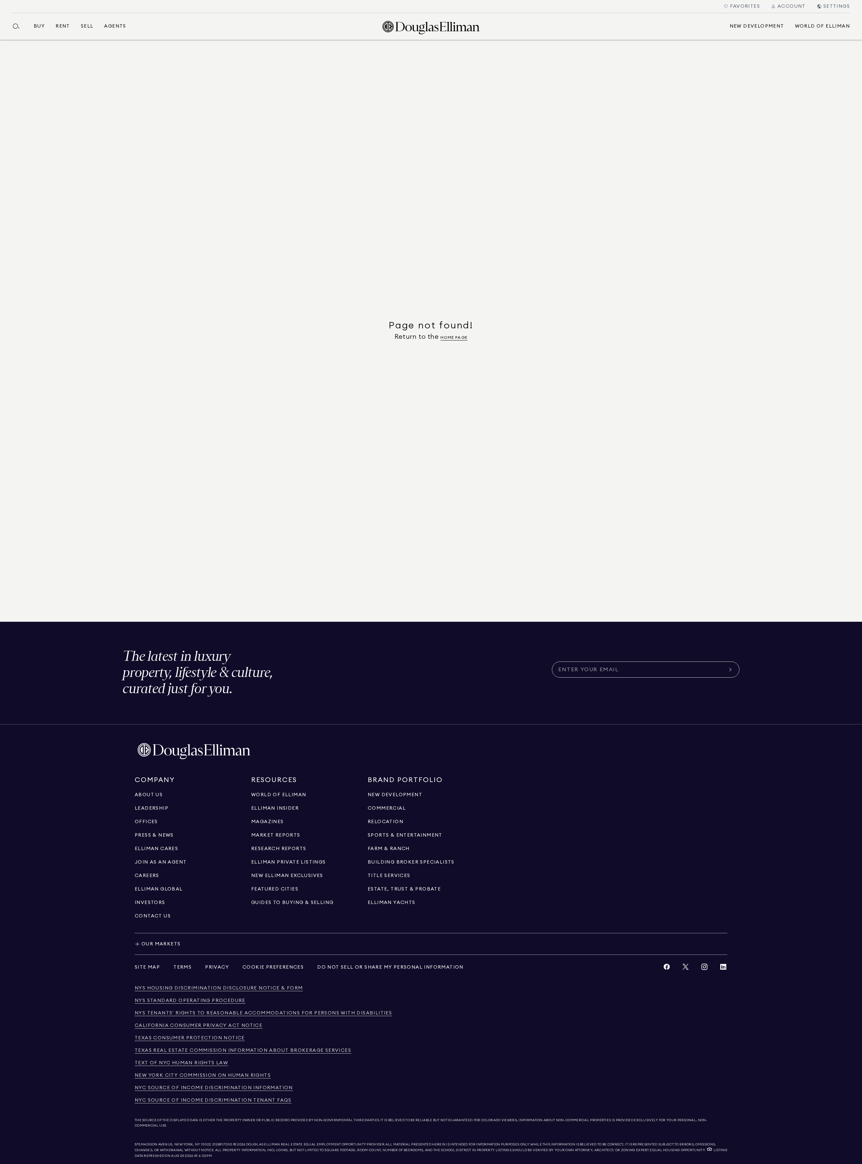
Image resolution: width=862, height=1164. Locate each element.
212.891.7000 (222, 1144)
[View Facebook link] (667, 968)
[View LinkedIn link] (723, 968)
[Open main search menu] (19, 26)
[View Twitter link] (686, 968)
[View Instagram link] (704, 968)
